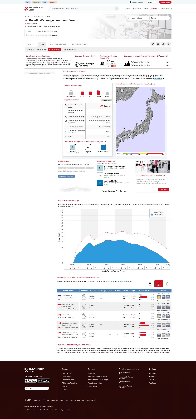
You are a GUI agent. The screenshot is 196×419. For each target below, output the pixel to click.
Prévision (30, 44)
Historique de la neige (58, 44)
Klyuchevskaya (66, 295)
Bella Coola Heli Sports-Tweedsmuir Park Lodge (69, 333)
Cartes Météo (66, 376)
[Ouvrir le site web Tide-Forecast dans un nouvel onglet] (45, 2)
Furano (47, 16)
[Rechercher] (117, 8)
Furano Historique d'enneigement (114, 191)
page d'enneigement (125, 281)
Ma (154, 8)
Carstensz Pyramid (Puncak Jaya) (67, 305)
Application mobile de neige (98, 380)
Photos (146, 8)
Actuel (42, 44)
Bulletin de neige (54, 49)
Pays (25, 16)
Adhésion (91, 373)
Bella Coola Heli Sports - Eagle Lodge (69, 324)
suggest (84, 299)
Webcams (30, 49)
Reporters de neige (95, 383)
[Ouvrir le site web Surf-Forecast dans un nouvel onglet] (27, 2)
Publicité (37, 400)
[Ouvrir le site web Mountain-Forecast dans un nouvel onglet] (36, 2)
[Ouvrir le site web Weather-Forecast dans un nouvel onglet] (52, 2)
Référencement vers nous (74, 400)
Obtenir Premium (165, 2)
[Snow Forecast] (33, 8)
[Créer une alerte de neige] (158, 44)
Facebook (152, 373)
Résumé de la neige (69, 380)
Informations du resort (80, 44)
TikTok (151, 380)
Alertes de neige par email (97, 376)
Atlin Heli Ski (65, 315)
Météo (127, 8)
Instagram (152, 376)
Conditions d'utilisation (31, 410)
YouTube (152, 383)
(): (98, 142)
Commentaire (91, 400)
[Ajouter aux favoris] (152, 44)
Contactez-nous (57, 400)
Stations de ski (67, 373)
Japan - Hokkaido (36, 16)
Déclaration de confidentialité (48, 410)
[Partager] (163, 44)
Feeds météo (92, 386)
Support (46, 400)
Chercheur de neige (69, 49)
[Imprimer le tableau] (168, 44)
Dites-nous (107, 106)
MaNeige (65, 389)
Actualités (136, 8)
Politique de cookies (65, 410)
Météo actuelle (41, 49)
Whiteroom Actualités (69, 383)
